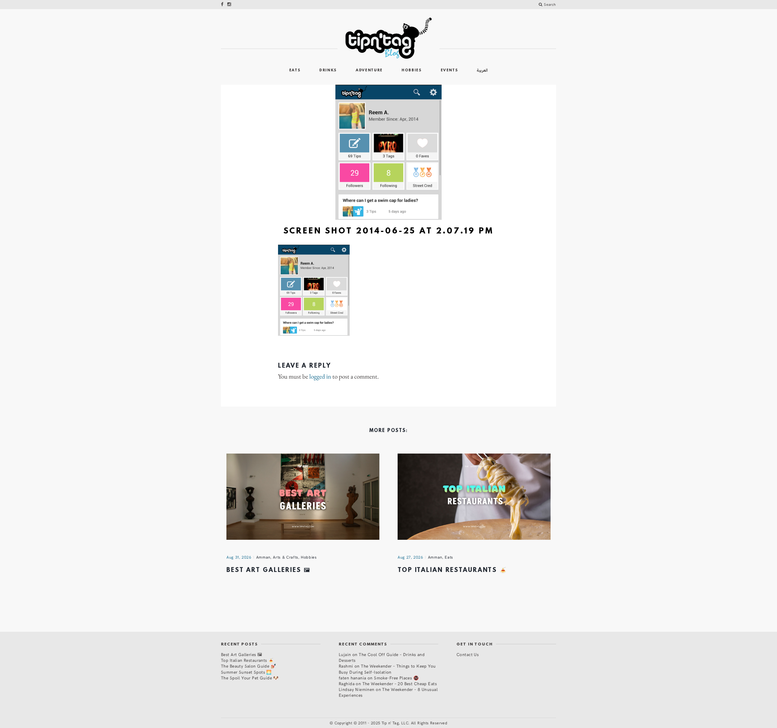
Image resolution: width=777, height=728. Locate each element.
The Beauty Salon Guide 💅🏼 (248, 666)
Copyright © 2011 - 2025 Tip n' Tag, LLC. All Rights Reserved (390, 723)
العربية (482, 70)
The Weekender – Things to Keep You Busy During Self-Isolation (387, 669)
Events (449, 70)
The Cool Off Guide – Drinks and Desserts (382, 657)
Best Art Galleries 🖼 (268, 570)
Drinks (328, 70)
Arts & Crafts (285, 557)
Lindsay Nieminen (357, 689)
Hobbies (412, 70)
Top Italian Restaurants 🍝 (452, 570)
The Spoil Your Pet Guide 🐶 (250, 678)
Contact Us (467, 654)
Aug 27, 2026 (410, 557)
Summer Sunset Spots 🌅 (246, 672)
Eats (295, 70)
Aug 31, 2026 (238, 557)
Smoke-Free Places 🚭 (396, 678)
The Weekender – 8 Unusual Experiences (388, 692)
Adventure (369, 70)
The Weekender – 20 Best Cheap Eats (399, 683)
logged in (320, 376)
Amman (263, 557)
